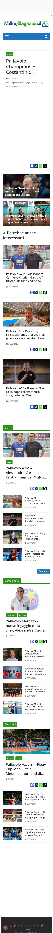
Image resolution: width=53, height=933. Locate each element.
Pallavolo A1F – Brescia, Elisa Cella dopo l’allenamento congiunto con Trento (25, 391)
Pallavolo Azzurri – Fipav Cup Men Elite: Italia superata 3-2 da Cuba (35, 797)
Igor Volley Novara (34, 82)
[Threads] (45, 166)
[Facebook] (32, 166)
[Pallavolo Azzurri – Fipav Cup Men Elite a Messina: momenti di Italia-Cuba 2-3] (26, 741)
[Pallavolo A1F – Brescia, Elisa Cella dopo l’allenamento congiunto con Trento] (26, 361)
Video (9, 54)
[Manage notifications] (5, 927)
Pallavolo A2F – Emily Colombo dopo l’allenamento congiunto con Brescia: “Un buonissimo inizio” (36, 536)
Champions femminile (17, 82)
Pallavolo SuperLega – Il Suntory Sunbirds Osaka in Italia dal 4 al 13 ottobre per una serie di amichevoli (36, 671)
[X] (36, 166)
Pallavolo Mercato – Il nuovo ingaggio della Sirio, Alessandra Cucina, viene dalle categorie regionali (26, 626)
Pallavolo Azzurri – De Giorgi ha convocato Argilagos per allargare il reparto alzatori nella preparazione (36, 815)
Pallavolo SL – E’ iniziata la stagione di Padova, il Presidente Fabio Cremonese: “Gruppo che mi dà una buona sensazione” (35, 689)
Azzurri (10, 758)
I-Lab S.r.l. (30, 925)
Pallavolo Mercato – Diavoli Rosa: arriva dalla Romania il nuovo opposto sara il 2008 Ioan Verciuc (36, 707)
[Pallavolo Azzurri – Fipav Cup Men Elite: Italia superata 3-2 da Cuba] (12, 799)
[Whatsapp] (40, 166)
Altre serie (11, 615)
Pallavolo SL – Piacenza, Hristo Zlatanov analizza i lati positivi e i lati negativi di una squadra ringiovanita (25, 336)
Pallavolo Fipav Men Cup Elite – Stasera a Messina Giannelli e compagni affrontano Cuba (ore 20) (35, 832)
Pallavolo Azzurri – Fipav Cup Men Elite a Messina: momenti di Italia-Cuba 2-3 (26, 769)
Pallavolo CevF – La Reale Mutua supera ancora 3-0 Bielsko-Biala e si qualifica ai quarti (26, 219)
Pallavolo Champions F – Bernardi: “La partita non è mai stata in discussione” (24, 191)
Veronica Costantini (14, 86)
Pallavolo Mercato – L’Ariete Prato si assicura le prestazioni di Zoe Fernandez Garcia (36, 654)
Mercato (22, 615)
